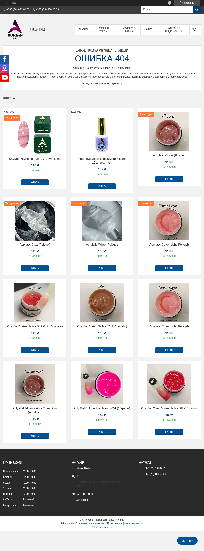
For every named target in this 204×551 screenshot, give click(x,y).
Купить (35, 182)
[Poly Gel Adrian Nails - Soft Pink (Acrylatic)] (35, 302)
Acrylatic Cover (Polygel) (169, 155)
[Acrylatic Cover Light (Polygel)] (169, 302)
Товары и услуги (103, 29)
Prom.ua (119, 519)
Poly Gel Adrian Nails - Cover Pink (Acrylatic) (35, 410)
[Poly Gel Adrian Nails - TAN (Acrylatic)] (102, 302)
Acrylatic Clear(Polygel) (35, 244)
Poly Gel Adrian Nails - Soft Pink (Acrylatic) (35, 326)
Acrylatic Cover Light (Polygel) (169, 244)
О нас (149, 29)
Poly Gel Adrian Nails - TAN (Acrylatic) (102, 326)
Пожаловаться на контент (90, 523)
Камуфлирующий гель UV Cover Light (34, 158)
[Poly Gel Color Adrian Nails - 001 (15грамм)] (102, 384)
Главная (84, 29)
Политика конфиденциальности (125, 523)
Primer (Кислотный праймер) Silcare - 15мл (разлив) (102, 160)
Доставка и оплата (129, 29)
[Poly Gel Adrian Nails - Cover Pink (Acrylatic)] (35, 384)
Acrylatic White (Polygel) (102, 244)
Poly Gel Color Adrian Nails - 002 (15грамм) (169, 408)
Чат (190, 540)
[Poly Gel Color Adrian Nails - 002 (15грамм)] (169, 384)
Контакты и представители (174, 29)
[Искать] (197, 9)
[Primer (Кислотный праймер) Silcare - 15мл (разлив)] (102, 135)
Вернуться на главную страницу (102, 83)
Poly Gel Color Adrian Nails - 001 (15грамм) (102, 408)
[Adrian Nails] (15, 29)
